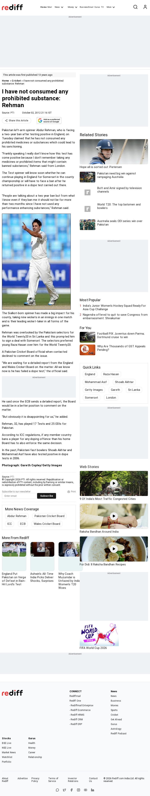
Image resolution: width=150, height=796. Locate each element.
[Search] (135, 7)
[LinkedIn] (92, 790)
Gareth (115, 390)
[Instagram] (78, 790)
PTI (12, 112)
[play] (114, 483)
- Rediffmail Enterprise (81, 705)
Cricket (16, 80)
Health (31, 743)
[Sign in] (145, 7)
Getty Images (94, 390)
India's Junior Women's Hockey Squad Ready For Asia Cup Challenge (114, 307)
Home (43, 7)
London (111, 397)
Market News (9, 752)
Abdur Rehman (16, 516)
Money (71, 7)
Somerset (91, 397)
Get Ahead (116, 719)
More (109, 7)
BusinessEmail (86, 7)
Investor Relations (73, 780)
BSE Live (6, 743)
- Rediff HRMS (77, 714)
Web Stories (89, 467)
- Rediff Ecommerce (80, 710)
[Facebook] (71, 790)
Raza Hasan (111, 374)
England (90, 374)
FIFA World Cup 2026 (93, 648)
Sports (114, 710)
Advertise (23, 778)
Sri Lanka (134, 390)
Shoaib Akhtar (124, 382)
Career (31, 752)
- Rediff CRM (76, 719)
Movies (115, 705)
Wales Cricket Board (47, 524)
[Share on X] (64, 790)
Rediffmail (75, 696)
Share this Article (18, 120)
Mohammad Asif (96, 382)
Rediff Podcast (119, 733)
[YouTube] (85, 790)
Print (73, 491)
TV (102, 7)
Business (116, 700)
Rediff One (75, 700)
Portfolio (6, 761)
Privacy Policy (35, 780)
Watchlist (7, 757)
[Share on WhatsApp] (57, 790)
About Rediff (5, 780)
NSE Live (6, 747)
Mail (49, 7)
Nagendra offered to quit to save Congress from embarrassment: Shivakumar (115, 316)
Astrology (116, 729)
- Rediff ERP (76, 724)
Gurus (97, 7)
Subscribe (46, 495)
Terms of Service (53, 780)
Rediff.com (118, 778)
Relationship (35, 757)
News (57, 7)
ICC (9, 524)
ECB (22, 524)
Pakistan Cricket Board (49, 516)
